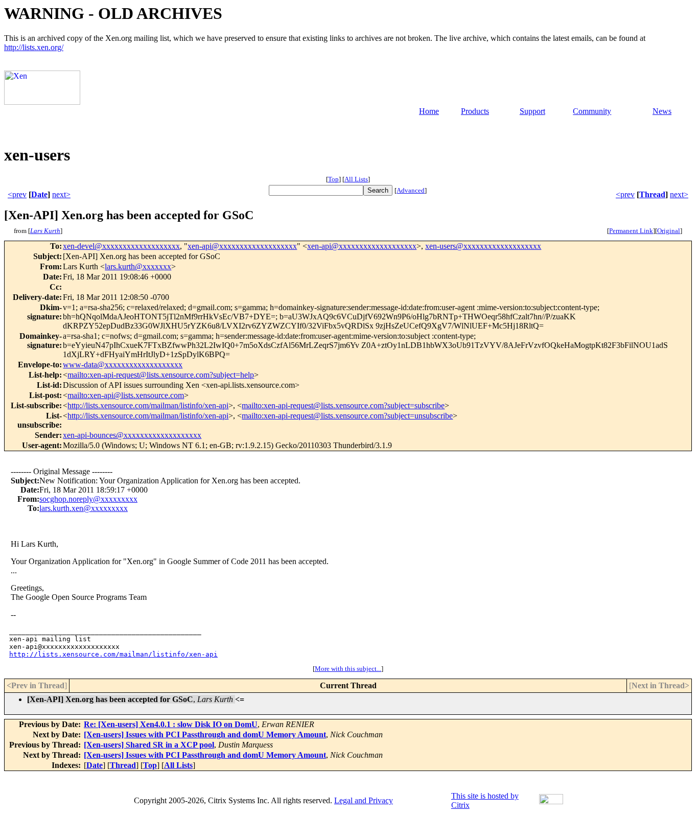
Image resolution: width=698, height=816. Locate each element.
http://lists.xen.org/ (33, 47)
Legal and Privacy (363, 800)
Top (333, 179)
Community (592, 111)
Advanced (411, 190)
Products (475, 111)
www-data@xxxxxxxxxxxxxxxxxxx (122, 364)
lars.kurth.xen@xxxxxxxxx (83, 508)
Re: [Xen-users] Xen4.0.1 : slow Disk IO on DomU (171, 724)
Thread (652, 194)
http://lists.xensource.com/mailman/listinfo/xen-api (147, 405)
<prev (17, 194)
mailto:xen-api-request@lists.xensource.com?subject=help (160, 374)
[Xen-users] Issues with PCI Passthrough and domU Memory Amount (205, 734)
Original (668, 231)
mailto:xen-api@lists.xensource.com (125, 395)
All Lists (356, 179)
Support (532, 111)
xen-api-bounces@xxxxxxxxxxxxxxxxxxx (132, 435)
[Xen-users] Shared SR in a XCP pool (149, 744)
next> (61, 194)
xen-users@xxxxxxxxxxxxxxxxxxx (483, 246)
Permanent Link (631, 231)
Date (39, 194)
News (662, 111)
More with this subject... (348, 668)
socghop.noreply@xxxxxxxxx (88, 499)
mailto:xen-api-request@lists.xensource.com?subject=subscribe (343, 405)
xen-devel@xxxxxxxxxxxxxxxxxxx (121, 246)
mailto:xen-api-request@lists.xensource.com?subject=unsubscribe (347, 415)
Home (429, 111)
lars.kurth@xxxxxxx (138, 266)
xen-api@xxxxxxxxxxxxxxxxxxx (242, 246)
